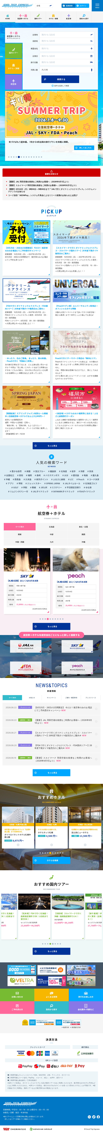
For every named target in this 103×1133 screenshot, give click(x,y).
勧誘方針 (66, 1027)
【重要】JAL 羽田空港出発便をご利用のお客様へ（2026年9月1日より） (39, 181)
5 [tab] (18, 157)
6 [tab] (21, 157)
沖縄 (7, 479)
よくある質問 (51, 996)
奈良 (91, 471)
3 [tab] (13, 157)
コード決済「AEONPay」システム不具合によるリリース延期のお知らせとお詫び (42, 195)
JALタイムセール (72, 483)
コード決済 (94, 479)
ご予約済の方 (17, 1009)
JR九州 (43, 487)
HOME (7, 18)
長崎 (38, 475)
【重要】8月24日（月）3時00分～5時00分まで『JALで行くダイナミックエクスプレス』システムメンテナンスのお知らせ (52, 190)
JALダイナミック (40, 491)
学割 (25, 487)
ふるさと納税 (59, 479)
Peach (81, 479)
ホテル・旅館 (53, 18)
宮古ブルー (40, 471)
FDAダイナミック (87, 491)
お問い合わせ (17, 996)
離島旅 (52, 471)
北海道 (63, 471)
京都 (82, 471)
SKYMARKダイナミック (63, 491)
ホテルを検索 (52, 860)
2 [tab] (11, 157)
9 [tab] (29, 157)
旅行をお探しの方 (85, 996)
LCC (71, 479)
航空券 (69, 18)
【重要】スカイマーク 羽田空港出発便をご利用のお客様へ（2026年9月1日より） (43, 185)
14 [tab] (41, 157)
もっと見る (52, 445)
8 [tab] (26, 157)
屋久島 (95, 475)
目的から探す (84, 18)
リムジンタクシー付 (18, 491)
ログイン (83, 5)
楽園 (28, 471)
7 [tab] (23, 157)
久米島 (28, 479)
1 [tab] (8, 157)
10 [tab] (31, 157)
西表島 (17, 479)
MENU (97, 7)
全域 (38, 6)
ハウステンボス (52, 475)
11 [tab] (34, 157)
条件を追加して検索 (61, 86)
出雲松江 (10, 475)
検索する (61, 79)
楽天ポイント (42, 479)
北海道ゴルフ (91, 483)
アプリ (10, 483)
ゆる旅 (88, 487)
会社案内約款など (86, 1009)
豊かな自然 (16, 471)
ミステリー (56, 487)
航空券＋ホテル (23, 18)
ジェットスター (34, 483)
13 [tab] (39, 157)
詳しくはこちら (85, 151)
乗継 (33, 487)
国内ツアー (38, 18)
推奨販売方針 (76, 1027)
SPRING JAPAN (53, 483)
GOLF (15, 487)
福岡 (29, 475)
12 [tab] (36, 157)
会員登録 (69, 5)
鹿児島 (75, 475)
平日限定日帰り (73, 487)
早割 (20, 483)
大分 (66, 475)
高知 (20, 475)
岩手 (73, 471)
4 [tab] (16, 157)
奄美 (85, 475)
